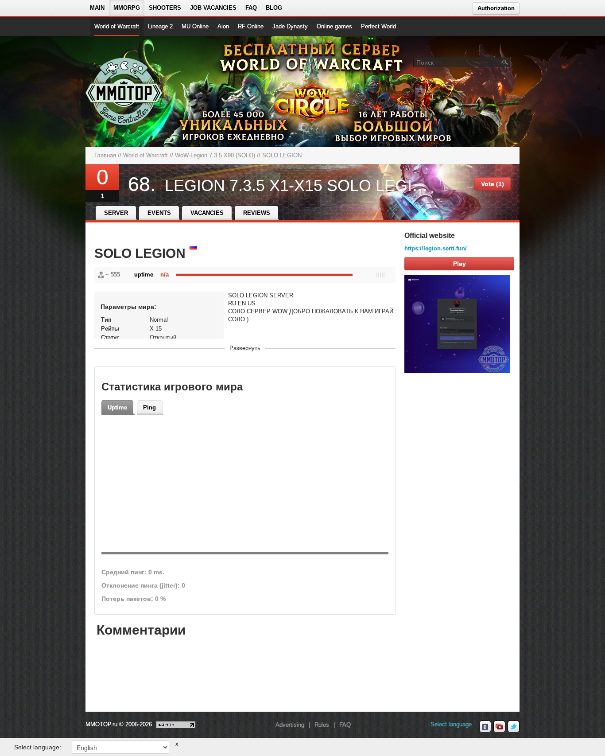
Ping (149, 407)
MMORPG (126, 7)
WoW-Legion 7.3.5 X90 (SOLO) (215, 155)
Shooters (165, 7)
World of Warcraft (116, 26)
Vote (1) (492, 183)
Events (159, 213)
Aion (223, 26)
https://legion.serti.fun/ (435, 248)
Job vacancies (213, 7)
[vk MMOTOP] (485, 727)
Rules (321, 724)
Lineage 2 (160, 26)
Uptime (117, 407)
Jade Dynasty (290, 26)
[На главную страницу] (124, 91)
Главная (105, 155)
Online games (334, 26)
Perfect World (378, 26)
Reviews (256, 213)
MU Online (195, 26)
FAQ (251, 7)
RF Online (251, 26)
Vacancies (207, 213)
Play (459, 263)
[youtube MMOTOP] (499, 727)
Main (97, 7)
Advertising (289, 724)
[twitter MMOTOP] (514, 727)
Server (116, 213)
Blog (274, 7)
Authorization (496, 8)
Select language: (37, 747)
